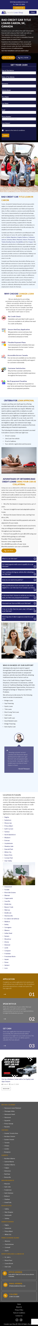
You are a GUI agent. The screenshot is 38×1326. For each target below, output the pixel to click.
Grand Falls (7, 1202)
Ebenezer (7, 945)
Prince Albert (8, 826)
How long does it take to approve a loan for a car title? (17, 618)
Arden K (5, 1084)
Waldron (7, 921)
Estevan (7, 840)
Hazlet (6, 959)
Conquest (7, 950)
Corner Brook (9, 1263)
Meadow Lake (8, 846)
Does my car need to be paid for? (12, 580)
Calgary (6, 1168)
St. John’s (8, 1257)
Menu (33, 12)
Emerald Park (8, 849)
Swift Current (8, 829)
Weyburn (7, 837)
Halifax (7, 1209)
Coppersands (8, 898)
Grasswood (8, 887)
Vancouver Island (9, 1114)
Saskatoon (7, 820)
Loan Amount (6, 123)
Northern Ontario (9, 1136)
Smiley (6, 924)
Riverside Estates (10, 892)
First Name (5, 97)
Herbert (7, 965)
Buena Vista (8, 855)
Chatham (7, 1199)
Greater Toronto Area (11, 1133)
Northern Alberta (9, 1158)
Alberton (7, 1241)
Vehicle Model (6, 90)
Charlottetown (9, 1244)
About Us (19, 1307)
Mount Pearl (8, 1260)
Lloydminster (8, 843)
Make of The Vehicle (8, 77)
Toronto (7, 1142)
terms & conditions (19, 130)
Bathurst (7, 1196)
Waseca (6, 930)
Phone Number (7, 116)
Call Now (9, 550)
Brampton (7, 1152)
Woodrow (7, 939)
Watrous (7, 910)
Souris (6, 1250)
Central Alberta (9, 1161)
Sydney (7, 1218)
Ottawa (6, 1145)
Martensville (8, 916)
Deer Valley (8, 861)
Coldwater (31, 237)
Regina (6, 817)
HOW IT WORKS (8, 57)
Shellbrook (7, 913)
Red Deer (7, 1174)
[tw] (21, 1320)
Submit (5, 135)
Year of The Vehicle (8, 70)
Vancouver (7, 1117)
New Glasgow (9, 1212)
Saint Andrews (8, 1193)
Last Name (5, 103)
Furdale (6, 889)
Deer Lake (8, 1266)
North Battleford (9, 834)
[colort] (5, 993)
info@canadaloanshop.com (19, 2)
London (6, 1149)
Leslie (6, 948)
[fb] (17, 1320)
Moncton (7, 1183)
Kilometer (5, 83)
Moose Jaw (8, 823)
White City (7, 852)
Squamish (7, 1120)
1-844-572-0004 (19, 4)
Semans (6, 936)
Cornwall (7, 1247)
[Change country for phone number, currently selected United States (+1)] (4, 118)
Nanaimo (7, 1127)
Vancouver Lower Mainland (12, 1108)
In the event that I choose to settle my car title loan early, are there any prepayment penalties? (18, 596)
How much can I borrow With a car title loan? (16, 603)
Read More (6, 1088)
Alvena (6, 942)
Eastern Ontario (9, 1139)
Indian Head (8, 933)
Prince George (8, 1123)
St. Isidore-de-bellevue (11, 919)
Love (6, 968)
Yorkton (7, 832)
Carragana (7, 927)
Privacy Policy (19, 1310)
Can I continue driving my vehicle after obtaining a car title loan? (18, 573)
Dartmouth (8, 1215)
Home (19, 1304)
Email (4, 110)
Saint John (7, 1187)
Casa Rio (7, 901)
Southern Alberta (9, 1164)
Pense (6, 962)
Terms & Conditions (19, 1313)
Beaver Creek (8, 907)
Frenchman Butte (9, 956)
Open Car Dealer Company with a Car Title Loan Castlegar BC (18, 1080)
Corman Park (8, 858)
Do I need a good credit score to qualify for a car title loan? (17, 565)
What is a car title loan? (9, 558)
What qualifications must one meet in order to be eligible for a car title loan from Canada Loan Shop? (18, 586)
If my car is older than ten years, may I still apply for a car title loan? (18, 610)
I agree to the (15, 130)
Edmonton (7, 1171)
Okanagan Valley (9, 1111)
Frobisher (7, 953)
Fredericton (8, 1190)
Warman (7, 895)
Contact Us (19, 8)
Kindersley (7, 904)
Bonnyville (7, 1177)
